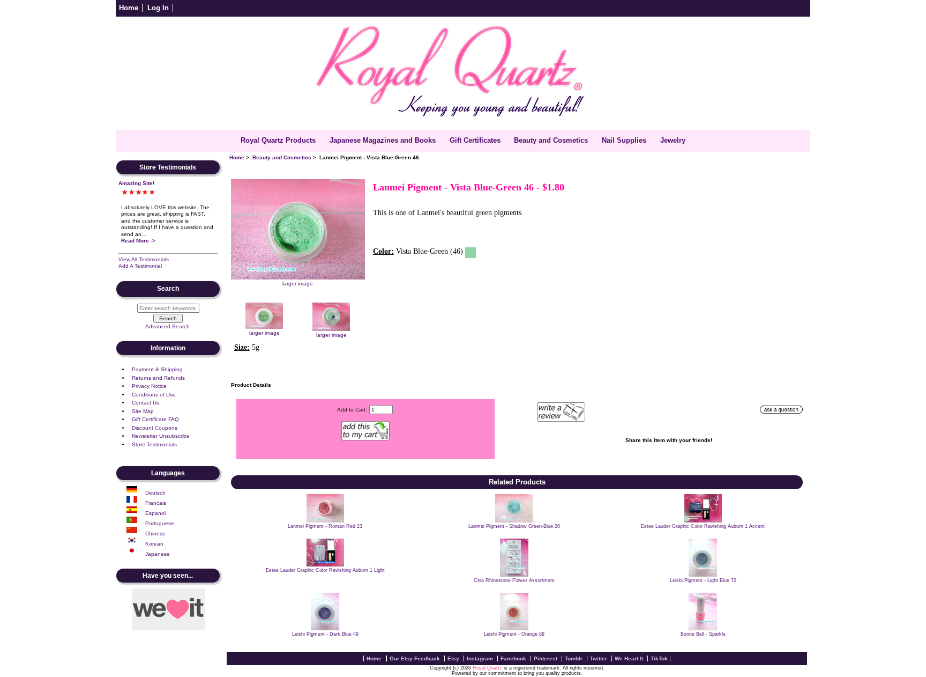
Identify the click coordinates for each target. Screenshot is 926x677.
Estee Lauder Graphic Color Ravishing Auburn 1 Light (325, 570)
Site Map (143, 411)
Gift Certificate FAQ (155, 419)
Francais (155, 503)
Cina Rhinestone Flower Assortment (514, 580)
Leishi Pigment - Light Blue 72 (703, 580)
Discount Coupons (154, 428)
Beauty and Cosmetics (281, 157)
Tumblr (574, 658)
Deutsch (155, 493)
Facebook (513, 658)
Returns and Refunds (158, 378)
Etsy (453, 658)
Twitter (598, 658)
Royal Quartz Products (278, 140)
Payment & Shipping (157, 369)
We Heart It (629, 658)
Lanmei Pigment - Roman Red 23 (325, 526)
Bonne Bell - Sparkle (703, 634)
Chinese (155, 533)
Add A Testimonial (140, 266)
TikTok (659, 658)
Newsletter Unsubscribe (161, 436)
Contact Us (145, 403)
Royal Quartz (487, 668)
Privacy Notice (149, 386)
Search (168, 289)
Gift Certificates (475, 140)
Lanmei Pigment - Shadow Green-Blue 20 (514, 526)
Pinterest (545, 658)
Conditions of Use (154, 395)
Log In (158, 8)
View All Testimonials (143, 259)
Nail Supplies (624, 140)
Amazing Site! (136, 183)
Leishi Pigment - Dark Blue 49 (325, 634)
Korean (154, 544)
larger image (264, 333)
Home (128, 8)
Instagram (480, 658)
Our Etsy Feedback (415, 658)
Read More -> (138, 241)
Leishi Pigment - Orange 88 (514, 634)
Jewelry (672, 140)
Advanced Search (167, 326)
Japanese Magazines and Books (383, 140)
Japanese (157, 554)
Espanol (155, 513)
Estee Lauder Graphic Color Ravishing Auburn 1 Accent (703, 526)
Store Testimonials (154, 444)
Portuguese (159, 523)
